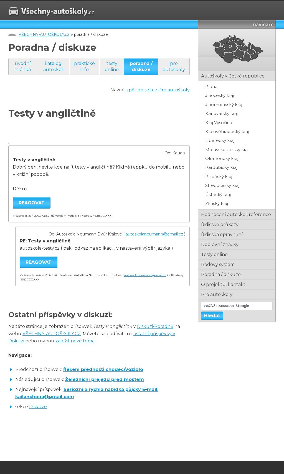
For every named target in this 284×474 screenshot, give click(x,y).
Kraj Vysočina (218, 122)
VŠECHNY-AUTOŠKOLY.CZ (51, 333)
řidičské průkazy (220, 224)
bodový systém (218, 264)
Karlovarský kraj (221, 113)
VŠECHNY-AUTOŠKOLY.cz (44, 34)
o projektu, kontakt (223, 284)
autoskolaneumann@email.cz (154, 234)
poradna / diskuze (141, 66)
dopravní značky (220, 244)
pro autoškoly (174, 66)
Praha (211, 86)
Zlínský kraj (216, 203)
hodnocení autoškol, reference (236, 214)
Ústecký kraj (218, 194)
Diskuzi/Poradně (155, 326)
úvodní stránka (22, 66)
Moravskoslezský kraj (226, 149)
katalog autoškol (53, 66)
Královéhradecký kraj (227, 131)
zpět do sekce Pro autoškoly (158, 89)
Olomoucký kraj (221, 158)
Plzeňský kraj (218, 176)
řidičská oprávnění (222, 234)
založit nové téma (75, 340)
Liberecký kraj (219, 140)
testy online (112, 66)
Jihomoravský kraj (223, 104)
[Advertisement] (73, 440)
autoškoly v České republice (233, 76)
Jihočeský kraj (219, 95)
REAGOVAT (32, 202)
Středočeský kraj (222, 185)
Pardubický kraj (221, 167)
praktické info (84, 66)
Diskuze (38, 406)
